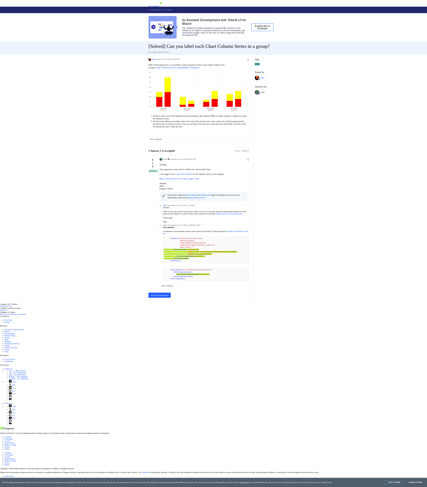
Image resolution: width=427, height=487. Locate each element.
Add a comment (155, 139)
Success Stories (9, 359)
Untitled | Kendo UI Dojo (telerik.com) (229, 214)
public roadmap (191, 195)
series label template (184, 174)
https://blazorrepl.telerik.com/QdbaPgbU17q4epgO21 (177, 67)
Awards (7, 441)
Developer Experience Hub (14, 330)
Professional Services (11, 344)
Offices (7, 449)
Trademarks (145, 472)
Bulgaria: (18, 377)
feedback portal (205, 195)
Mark (154, 59)
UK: (17, 373)
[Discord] (10, 399)
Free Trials (8, 320)
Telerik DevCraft (6, 306)
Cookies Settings (415, 482)
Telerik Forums (155, 10)
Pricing (6, 322)
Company (7, 437)
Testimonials (8, 361)
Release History (10, 336)
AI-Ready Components (18, 314)
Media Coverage (10, 445)
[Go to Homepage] (161, 6)
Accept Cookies (394, 482)
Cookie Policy (244, 482)
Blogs (6, 340)
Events (6, 350)
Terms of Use (9, 476)
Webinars (7, 342)
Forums (7, 338)
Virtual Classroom (10, 348)
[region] (213, 482)
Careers (7, 447)
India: (17, 375)
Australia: (18, 379)
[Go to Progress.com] (7, 429)
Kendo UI (3, 310)
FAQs (6, 352)
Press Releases (9, 443)
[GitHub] (10, 397)
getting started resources (196, 198)
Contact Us (8, 369)
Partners (7, 346)
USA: (17, 371)
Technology (8, 439)
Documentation (9, 334)
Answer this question (160, 295)
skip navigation (153, 6)
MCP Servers (4, 314)
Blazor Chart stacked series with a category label (179, 179)
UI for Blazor (167, 10)
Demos (6, 332)
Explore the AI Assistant (262, 27)
